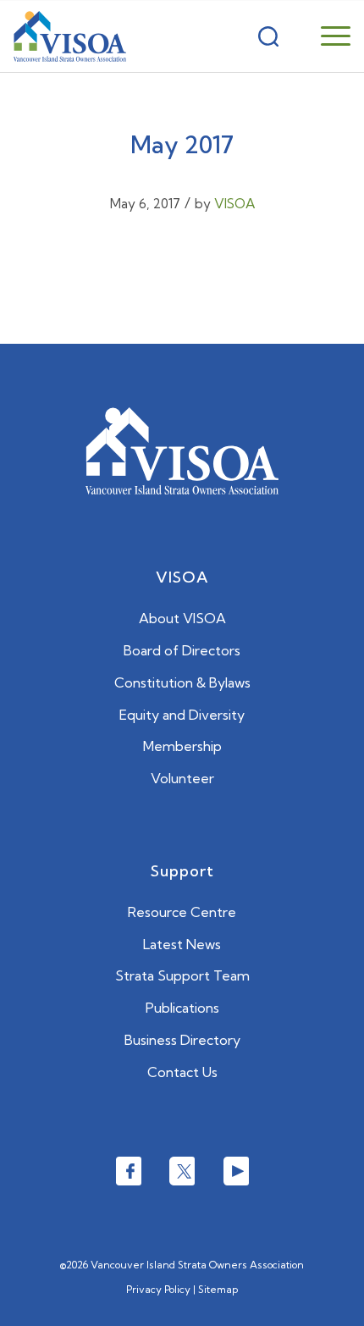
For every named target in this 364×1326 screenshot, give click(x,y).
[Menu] (327, 36)
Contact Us (182, 1072)
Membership (182, 746)
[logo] (70, 36)
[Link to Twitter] (182, 1171)
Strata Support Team (182, 975)
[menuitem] (314, 36)
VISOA (234, 204)
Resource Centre (182, 911)
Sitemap (218, 1289)
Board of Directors (182, 650)
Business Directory (182, 1039)
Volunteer (182, 778)
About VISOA (182, 618)
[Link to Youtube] (236, 1171)
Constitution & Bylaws (182, 682)
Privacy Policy (158, 1289)
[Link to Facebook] (128, 1171)
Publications (182, 1007)
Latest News (182, 944)
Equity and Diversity (182, 714)
